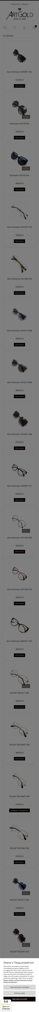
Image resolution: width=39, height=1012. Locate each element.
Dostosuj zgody (19, 993)
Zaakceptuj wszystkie (19, 999)
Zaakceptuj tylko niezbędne (19, 987)
